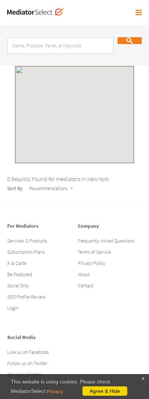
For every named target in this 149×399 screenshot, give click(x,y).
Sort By (15, 188)
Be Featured (19, 274)
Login (12, 308)
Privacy (55, 391)
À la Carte (16, 263)
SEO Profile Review (26, 296)
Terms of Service (94, 252)
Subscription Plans (26, 252)
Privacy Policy (91, 263)
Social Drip (18, 285)
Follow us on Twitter (27, 363)
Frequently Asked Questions (106, 240)
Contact (85, 285)
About (84, 274)
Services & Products (27, 240)
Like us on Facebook (28, 352)
